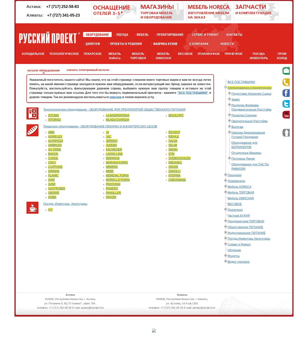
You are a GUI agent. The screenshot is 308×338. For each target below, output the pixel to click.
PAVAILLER (113, 192)
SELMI (172, 145)
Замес (235, 99)
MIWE (110, 171)
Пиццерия (235, 175)
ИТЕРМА (174, 175)
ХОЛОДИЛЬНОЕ (33, 54)
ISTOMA (53, 115)
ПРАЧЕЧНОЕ (234, 54)
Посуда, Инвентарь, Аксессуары (65, 204)
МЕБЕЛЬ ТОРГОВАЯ (138, 56)
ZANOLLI (174, 171)
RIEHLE (173, 136)
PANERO (112, 188)
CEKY (52, 162)
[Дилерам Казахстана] (92, 43)
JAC (108, 136)
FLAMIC (53, 175)
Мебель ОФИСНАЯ (241, 198)
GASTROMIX (56, 188)
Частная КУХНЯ (239, 215)
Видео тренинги (239, 261)
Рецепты (234, 256)
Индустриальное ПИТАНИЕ (247, 233)
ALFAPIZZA (55, 141)
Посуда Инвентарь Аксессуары (249, 238)
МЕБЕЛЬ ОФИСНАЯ (163, 56)
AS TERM (54, 149)
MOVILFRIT (176, 115)
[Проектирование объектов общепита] (170, 34)
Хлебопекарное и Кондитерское (250, 87)
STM (171, 154)
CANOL (53, 158)
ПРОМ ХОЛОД (282, 56)
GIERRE (53, 192)
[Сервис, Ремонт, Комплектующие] (205, 34)
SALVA (172, 141)
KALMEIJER (114, 149)
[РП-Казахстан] (199, 43)
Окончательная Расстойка (249, 121)
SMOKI (173, 149)
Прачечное (235, 210)
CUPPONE (55, 167)
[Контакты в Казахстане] (234, 34)
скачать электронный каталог (88, 70)
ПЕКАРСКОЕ (93, 54)
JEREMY (112, 141)
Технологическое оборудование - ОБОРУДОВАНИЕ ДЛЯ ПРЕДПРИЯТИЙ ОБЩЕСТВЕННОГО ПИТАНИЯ (114, 109)
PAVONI (111, 197)
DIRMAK (53, 171)
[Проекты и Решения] (126, 43)
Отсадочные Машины (246, 153)
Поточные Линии (243, 158)
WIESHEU (175, 162)
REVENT (174, 132)
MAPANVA (113, 158)
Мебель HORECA (239, 186)
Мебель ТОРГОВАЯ (241, 192)
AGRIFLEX (55, 136)
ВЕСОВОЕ (185, 54)
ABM (51, 132)
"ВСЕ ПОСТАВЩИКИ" (193, 92)
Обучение (234, 250)
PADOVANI (113, 184)
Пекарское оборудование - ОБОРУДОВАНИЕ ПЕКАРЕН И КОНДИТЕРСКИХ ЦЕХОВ (100, 126)
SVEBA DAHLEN (179, 158)
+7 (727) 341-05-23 (63, 15)
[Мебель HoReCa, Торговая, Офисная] (142, 34)
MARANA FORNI (117, 162)
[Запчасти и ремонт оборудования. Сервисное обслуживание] (256, 19)
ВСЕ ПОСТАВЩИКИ (241, 82)
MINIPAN (112, 167)
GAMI (51, 184)
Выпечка (237, 127)
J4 (107, 132)
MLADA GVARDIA (117, 119)
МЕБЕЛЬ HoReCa (115, 56)
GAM (51, 180)
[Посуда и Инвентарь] (122, 34)
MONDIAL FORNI (117, 175)
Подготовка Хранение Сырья (251, 93)
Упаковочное (236, 181)
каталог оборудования (43, 70)
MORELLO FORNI (118, 180)
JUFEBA (111, 145)
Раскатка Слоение (244, 115)
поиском (115, 97)
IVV (50, 209)
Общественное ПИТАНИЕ (245, 227)
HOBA (52, 197)
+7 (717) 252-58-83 (62, 7)
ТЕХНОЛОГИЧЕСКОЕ (64, 54)
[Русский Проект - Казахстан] (49, 37)
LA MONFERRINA (117, 115)
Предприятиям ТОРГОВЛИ (246, 221)
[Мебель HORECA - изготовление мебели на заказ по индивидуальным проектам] (208, 19)
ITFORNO (54, 119)
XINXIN (173, 167)
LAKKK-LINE (114, 154)
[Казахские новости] (227, 43)
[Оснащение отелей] (165, 43)
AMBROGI (55, 145)
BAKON (53, 154)
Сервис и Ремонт (239, 244)
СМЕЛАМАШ (177, 180)
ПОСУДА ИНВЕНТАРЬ (259, 56)
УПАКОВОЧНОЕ (209, 54)
